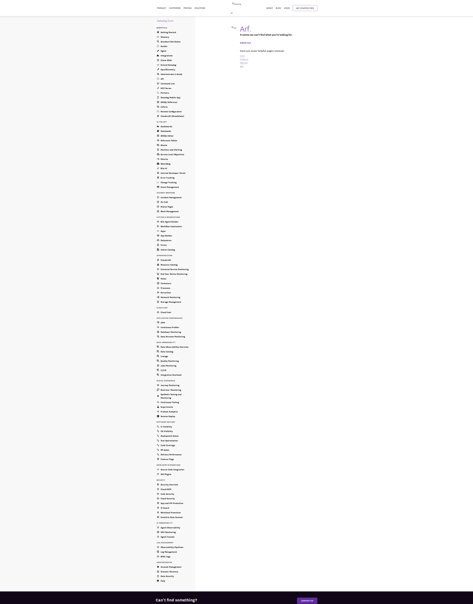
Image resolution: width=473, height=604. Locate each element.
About (269, 7)
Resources (244, 62)
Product (161, 7)
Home (242, 55)
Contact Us (244, 59)
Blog (278, 7)
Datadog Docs (165, 20)
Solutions (199, 7)
